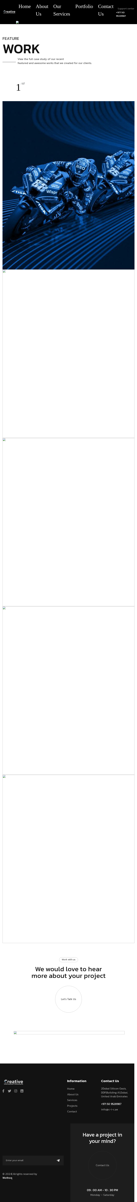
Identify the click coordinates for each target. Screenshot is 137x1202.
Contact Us (105, 10)
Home (25, 6)
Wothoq (7, 1178)
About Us (42, 10)
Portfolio (84, 6)
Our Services (61, 10)
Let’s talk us (68, 999)
